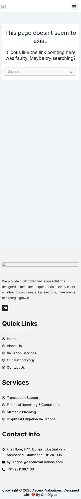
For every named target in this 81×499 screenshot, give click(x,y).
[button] (74, 6)
